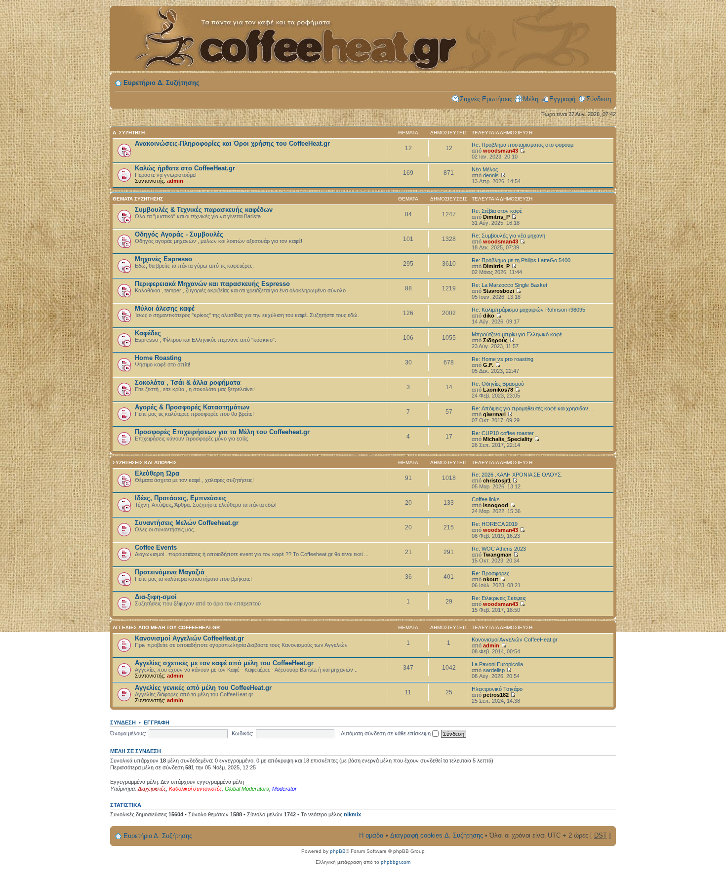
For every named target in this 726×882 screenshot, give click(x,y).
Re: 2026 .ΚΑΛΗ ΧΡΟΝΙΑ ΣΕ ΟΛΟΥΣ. (517, 475)
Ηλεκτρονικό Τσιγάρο (497, 689)
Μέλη (530, 99)
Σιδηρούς (495, 340)
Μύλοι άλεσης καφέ (165, 308)
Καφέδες (148, 333)
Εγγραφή (562, 99)
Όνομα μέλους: (128, 733)
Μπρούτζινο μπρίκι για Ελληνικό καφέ (517, 334)
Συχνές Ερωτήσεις (486, 99)
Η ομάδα (371, 835)
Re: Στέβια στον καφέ (497, 211)
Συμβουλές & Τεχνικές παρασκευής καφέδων (204, 209)
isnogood (495, 505)
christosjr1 (497, 480)
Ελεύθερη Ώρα (157, 473)
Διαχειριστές (152, 789)
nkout (490, 579)
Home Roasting (158, 357)
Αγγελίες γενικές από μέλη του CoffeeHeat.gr (203, 687)
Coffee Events (156, 547)
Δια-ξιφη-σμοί (156, 597)
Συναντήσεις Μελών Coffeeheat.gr (187, 522)
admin (175, 181)
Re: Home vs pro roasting (502, 359)
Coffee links (486, 499)
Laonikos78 (498, 390)
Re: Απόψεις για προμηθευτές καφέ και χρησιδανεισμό (536, 408)
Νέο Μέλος (485, 169)
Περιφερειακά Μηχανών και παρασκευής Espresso (212, 283)
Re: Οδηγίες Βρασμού (498, 384)
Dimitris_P (496, 217)
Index (288, 33)
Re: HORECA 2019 (495, 524)
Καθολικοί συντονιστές (195, 789)
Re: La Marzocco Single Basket (509, 285)
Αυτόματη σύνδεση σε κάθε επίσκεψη (386, 733)
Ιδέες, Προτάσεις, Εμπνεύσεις (181, 498)
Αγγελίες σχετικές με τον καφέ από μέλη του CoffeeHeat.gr (224, 663)
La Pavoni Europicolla (497, 664)
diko (488, 316)
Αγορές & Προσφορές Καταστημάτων (192, 407)
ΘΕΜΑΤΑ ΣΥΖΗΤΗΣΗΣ (138, 198)
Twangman (497, 555)
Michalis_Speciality (507, 439)
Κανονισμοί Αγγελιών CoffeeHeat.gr (189, 638)
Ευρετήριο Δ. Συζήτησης (161, 82)
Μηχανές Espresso (163, 259)
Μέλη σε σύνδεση (135, 751)
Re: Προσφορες (490, 573)
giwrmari (494, 414)
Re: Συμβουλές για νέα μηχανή (508, 236)
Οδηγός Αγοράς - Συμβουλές (179, 234)
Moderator (284, 789)
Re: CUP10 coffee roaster (503, 433)
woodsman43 (500, 151)
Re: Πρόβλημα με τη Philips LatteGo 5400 (521, 260)
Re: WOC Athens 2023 (499, 549)
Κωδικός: (242, 733)
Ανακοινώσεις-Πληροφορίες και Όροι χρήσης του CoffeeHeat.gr (232, 143)
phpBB (338, 851)
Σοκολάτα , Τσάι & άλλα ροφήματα (188, 382)
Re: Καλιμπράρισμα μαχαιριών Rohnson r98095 (528, 310)
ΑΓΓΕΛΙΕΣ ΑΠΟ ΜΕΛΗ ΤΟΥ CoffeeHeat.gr (166, 627)
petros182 (496, 695)
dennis (491, 175)
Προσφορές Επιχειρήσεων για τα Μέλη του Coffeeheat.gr (222, 432)
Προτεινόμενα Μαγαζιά (169, 572)
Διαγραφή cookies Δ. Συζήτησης (436, 835)
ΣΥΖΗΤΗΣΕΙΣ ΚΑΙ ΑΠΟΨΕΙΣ (145, 462)
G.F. (488, 365)
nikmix (352, 814)
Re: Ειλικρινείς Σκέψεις (499, 598)
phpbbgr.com (395, 862)
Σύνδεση (598, 99)
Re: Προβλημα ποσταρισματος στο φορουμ (522, 145)
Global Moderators (247, 789)
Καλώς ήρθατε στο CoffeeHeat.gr (185, 168)
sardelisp (494, 670)
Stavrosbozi (498, 291)
